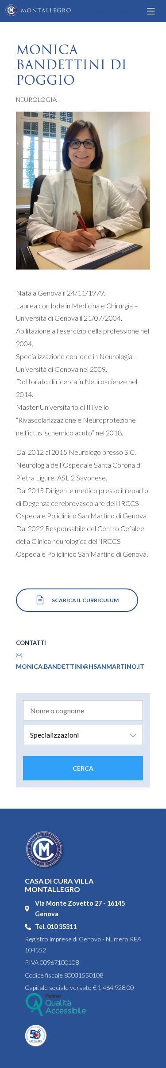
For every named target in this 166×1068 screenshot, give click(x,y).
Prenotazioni (107, 10)
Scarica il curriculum (85, 600)
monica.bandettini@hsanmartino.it (80, 666)
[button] (152, 11)
